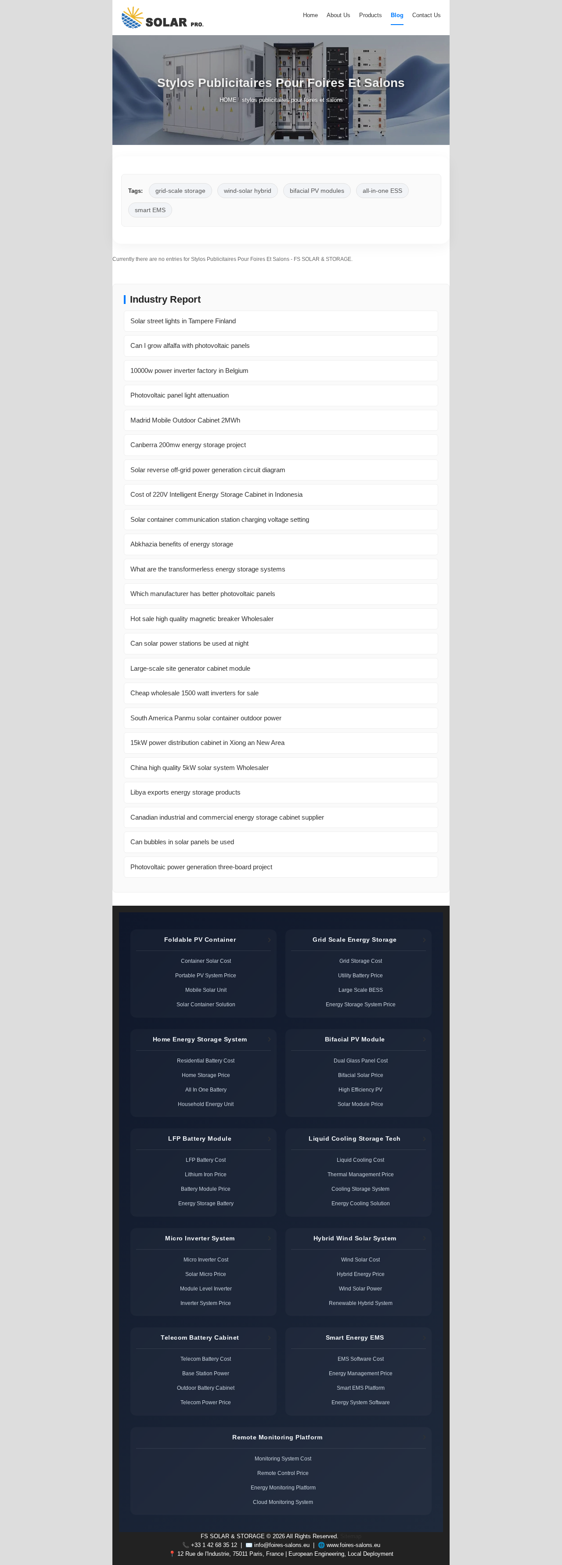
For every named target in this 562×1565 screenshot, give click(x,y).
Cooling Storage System (360, 1189)
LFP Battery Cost (206, 1160)
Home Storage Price (206, 1075)
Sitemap (350, 1536)
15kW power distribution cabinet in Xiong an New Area (207, 742)
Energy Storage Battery (206, 1203)
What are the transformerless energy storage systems (207, 569)
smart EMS (150, 209)
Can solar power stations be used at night (189, 643)
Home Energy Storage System (200, 1039)
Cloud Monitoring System (283, 1502)
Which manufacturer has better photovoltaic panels (202, 593)
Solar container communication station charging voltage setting (219, 519)
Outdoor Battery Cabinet (205, 1388)
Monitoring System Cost (283, 1458)
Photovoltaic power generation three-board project (201, 867)
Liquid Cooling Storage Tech (355, 1138)
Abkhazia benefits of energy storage (181, 544)
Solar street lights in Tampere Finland (183, 321)
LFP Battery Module (199, 1138)
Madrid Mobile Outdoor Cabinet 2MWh (185, 420)
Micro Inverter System (200, 1238)
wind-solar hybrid (247, 190)
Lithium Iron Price (206, 1174)
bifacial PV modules (317, 190)
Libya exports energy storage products (185, 792)
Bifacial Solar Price (360, 1075)
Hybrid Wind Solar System (354, 1238)
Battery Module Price (206, 1189)
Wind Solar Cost (360, 1259)
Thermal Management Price (361, 1174)
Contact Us (426, 15)
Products (370, 15)
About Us (338, 15)
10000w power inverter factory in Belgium (189, 370)
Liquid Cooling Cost (360, 1160)
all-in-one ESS (382, 190)
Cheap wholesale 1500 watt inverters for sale (194, 693)
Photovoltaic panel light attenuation (179, 395)
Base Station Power (205, 1373)
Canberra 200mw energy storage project (188, 444)
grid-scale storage (180, 190)
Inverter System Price (205, 1303)
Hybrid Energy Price (361, 1274)
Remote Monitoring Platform (277, 1437)
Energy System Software (360, 1402)
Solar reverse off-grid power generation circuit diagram (207, 469)
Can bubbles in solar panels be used (182, 842)
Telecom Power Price (205, 1402)
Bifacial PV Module (355, 1039)
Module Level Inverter (206, 1288)
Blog (397, 15)
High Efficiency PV (360, 1089)
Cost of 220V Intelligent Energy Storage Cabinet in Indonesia (216, 494)
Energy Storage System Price (361, 1004)
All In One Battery (206, 1089)
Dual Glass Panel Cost (361, 1060)
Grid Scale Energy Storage (355, 939)
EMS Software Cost (361, 1359)
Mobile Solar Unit (206, 990)
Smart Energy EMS (355, 1337)
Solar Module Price (360, 1104)
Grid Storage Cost (360, 961)
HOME (228, 100)
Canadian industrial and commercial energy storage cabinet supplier (227, 817)
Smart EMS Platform (361, 1388)
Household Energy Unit (206, 1104)
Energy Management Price (361, 1373)
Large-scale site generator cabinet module (190, 668)
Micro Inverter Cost (206, 1259)
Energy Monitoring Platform (283, 1487)
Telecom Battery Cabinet (200, 1337)
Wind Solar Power (360, 1288)
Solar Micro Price (205, 1274)
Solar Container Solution (206, 1004)
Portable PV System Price (205, 975)
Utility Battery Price (360, 975)
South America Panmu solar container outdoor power (205, 718)
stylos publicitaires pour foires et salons (292, 100)
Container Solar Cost (206, 961)
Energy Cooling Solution (360, 1203)
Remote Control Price (283, 1473)
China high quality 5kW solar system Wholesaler (199, 767)
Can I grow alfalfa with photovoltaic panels (190, 345)
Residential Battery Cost (205, 1060)
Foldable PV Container (200, 939)
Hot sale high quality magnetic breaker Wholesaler (202, 618)
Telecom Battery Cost (205, 1359)
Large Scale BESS (361, 990)
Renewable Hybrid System (361, 1303)
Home (310, 15)
